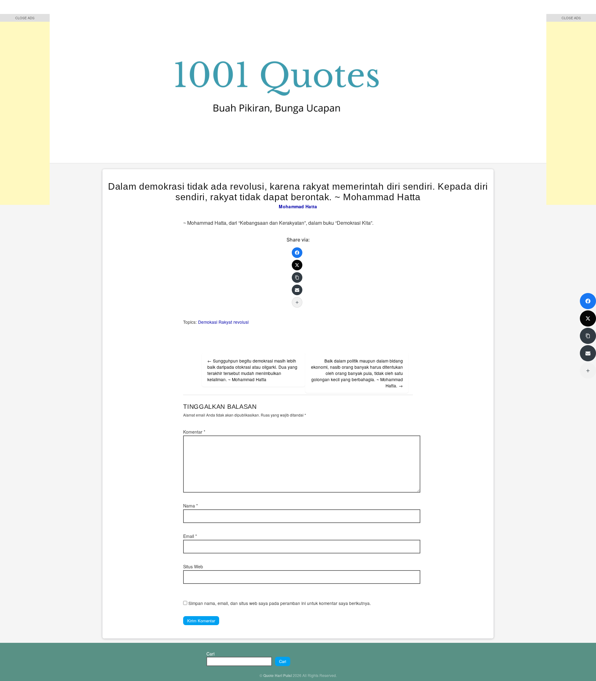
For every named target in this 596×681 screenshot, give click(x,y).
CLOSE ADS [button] (24, 17)
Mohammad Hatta (298, 206)
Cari (210, 654)
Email (190, 536)
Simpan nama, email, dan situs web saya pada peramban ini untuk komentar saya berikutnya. (279, 603)
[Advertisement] (25, 112)
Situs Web (193, 566)
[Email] (297, 290)
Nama (190, 506)
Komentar (194, 432)
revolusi (241, 322)
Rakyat (225, 322)
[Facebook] (297, 252)
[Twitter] (297, 265)
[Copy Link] (297, 277)
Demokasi (207, 322)
